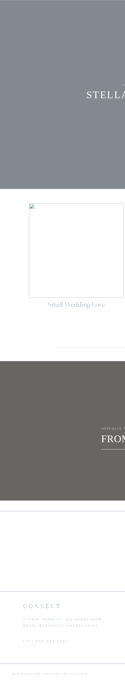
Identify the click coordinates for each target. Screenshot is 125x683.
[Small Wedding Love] (76, 250)
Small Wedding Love (76, 304)
